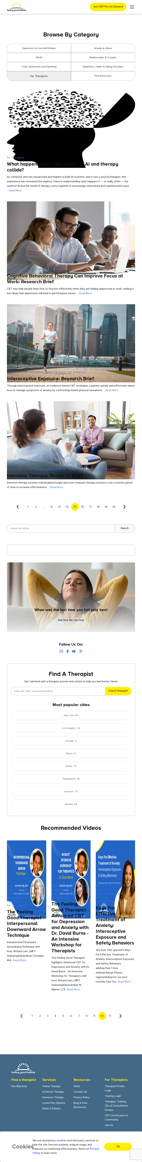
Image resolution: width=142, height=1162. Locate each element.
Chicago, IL (71, 740)
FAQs (77, 1086)
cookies (61, 1140)
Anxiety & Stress (103, 48)
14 (67, 507)
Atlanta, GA (71, 804)
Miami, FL (71, 753)
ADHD (39, 57)
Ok (118, 1146)
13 (59, 507)
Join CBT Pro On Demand (108, 7)
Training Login (113, 1096)
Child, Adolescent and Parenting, (20, 899)
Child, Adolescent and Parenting (39, 66)
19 (106, 507)
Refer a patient (51, 1108)
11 (110, 1016)
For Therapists (15, 157)
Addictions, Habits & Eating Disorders (103, 66)
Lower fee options (53, 1103)
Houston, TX (71, 791)
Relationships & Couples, (82, 469)
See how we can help (71, 620)
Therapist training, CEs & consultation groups (116, 1106)
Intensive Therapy (53, 1097)
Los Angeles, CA (71, 728)
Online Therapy (51, 1086)
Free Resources (103, 75)
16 (82, 507)
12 (51, 507)
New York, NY (71, 715)
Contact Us (80, 1092)
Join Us (109, 1125)
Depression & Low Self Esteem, (25, 269)
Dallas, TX (71, 766)
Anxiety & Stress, (56, 372)
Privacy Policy (82, 1097)
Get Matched (19, 1086)
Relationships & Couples (103, 57)
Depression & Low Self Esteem (39, 48)
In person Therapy (53, 1092)
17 (90, 507)
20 (114, 507)
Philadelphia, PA (71, 778)
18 (98, 507)
